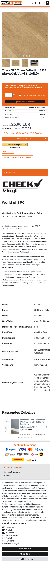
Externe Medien (12, 535)
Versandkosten (40, 434)
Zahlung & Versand (12, 472)
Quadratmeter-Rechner (25, 102)
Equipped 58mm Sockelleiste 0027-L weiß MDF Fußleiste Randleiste (32, 422)
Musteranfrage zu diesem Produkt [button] (17, 157)
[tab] (25, 172)
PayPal (9, 538)
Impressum (31, 518)
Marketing (10, 533)
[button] (15, 145)
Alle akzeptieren (25, 549)
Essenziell (10, 527)
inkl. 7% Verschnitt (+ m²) (33, 95)
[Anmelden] (35, 3)
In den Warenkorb (24, 139)
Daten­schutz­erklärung (17, 523)
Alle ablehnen (25, 554)
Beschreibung (9, 172)
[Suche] (32, 3)
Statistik (9, 530)
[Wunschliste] (44, 3)
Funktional (10, 541)
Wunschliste (8, 152)
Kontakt (7, 475)
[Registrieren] (40, 3)
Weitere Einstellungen (10, 544)
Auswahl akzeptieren (25, 559)
